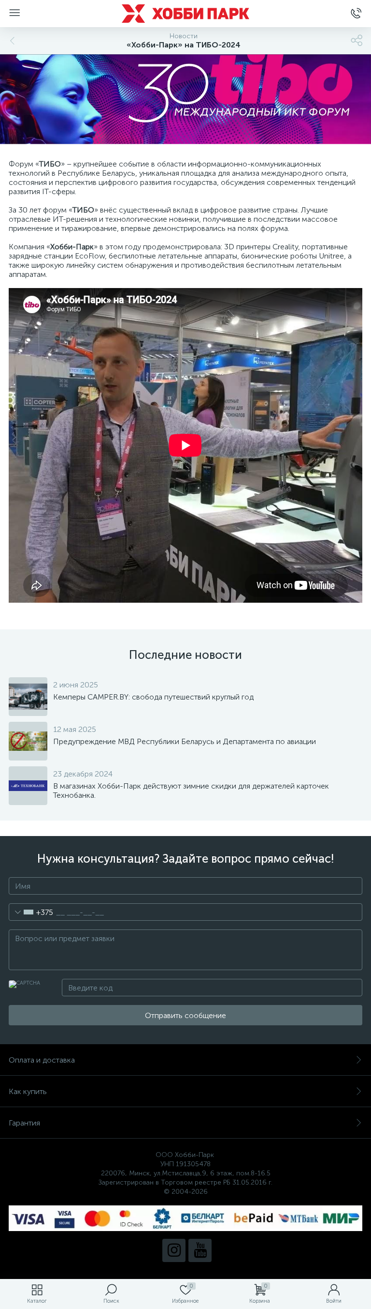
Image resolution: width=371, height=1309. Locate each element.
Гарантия (24, 1122)
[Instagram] (174, 1250)
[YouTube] (200, 1250)
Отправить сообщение (185, 1015)
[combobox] (31, 912)
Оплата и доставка (42, 1060)
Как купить (28, 1091)
